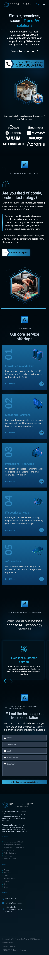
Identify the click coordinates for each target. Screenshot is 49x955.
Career (6, 876)
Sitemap (7, 881)
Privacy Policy (7, 943)
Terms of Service (8, 946)
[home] (17, 5)
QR (5, 884)
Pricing (6, 870)
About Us (7, 873)
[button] (44, 5)
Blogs (6, 887)
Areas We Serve (10, 859)
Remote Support (10, 878)
